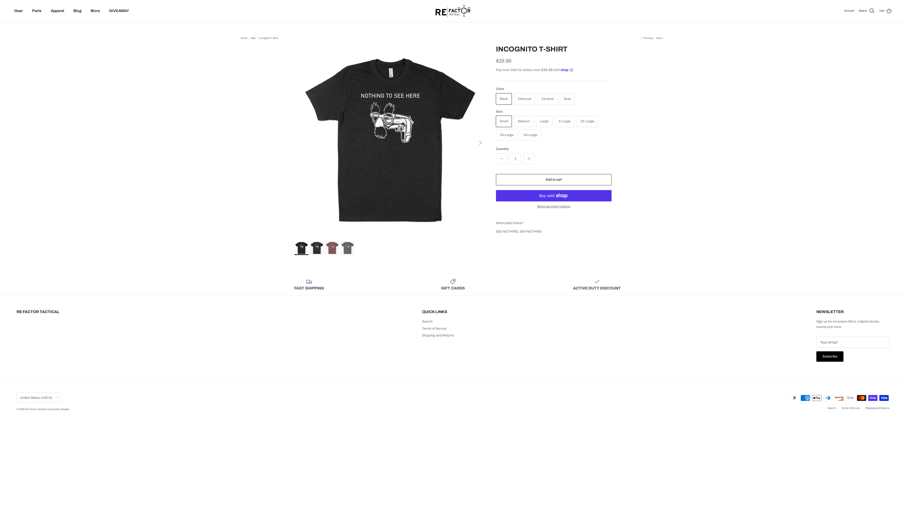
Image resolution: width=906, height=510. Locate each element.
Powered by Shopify (58, 409)
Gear (18, 11)
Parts (37, 11)
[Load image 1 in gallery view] (390, 140)
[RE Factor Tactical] (453, 11)
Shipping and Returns (438, 335)
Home (244, 38)
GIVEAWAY (119, 11)
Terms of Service (434, 328)
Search (427, 321)
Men (253, 38)
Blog (77, 11)
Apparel (57, 11)
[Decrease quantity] (501, 159)
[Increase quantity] (529, 159)
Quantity (502, 149)
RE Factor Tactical (35, 409)
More (95, 11)
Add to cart (554, 179)
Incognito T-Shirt (269, 38)
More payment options (553, 206)
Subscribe (829, 356)
